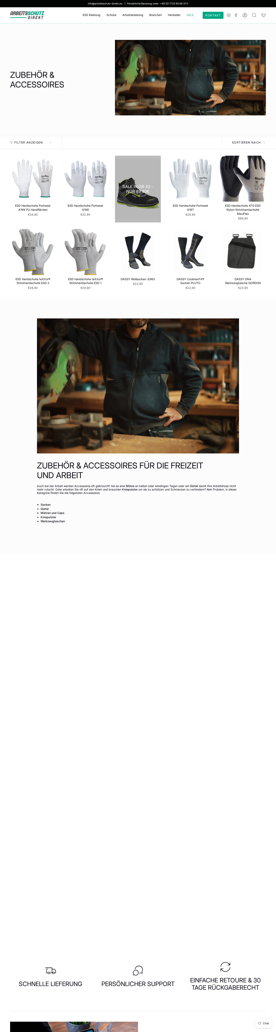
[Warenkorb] (263, 15)
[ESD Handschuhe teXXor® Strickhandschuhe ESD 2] (33, 252)
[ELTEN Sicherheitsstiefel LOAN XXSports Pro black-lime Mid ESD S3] (138, 189)
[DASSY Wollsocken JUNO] (138, 252)
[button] (91, 15)
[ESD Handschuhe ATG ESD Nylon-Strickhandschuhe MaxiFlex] (243, 179)
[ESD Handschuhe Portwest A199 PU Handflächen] (33, 179)
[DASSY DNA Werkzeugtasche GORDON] (243, 252)
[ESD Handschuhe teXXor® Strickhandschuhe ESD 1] (85, 252)
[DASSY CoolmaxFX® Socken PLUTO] (190, 252)
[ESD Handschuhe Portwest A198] (85, 179)
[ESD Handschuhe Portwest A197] (190, 179)
